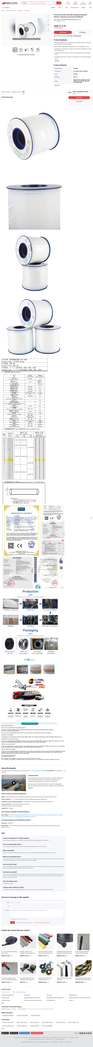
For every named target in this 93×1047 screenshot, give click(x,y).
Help (66, 7)
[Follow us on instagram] (84, 1033)
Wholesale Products (46, 1037)
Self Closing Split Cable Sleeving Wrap (54, 997)
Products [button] (25, 3)
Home (2, 10)
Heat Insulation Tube (60, 1022)
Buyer (59, 7)
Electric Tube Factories (22, 1022)
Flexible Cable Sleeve (35, 1015)
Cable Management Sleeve (29, 816)
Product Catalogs (22, 992)
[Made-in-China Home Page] (9, 3)
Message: (7, 910)
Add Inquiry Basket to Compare (27, 54)
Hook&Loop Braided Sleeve (7, 995)
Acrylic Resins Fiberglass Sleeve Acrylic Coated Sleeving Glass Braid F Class (9, 979)
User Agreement (54, 1042)
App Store (5, 1033)
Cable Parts (20, 10)
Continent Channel (63, 1037)
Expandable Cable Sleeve (8, 1015)
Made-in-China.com (40, 1039)
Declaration (62, 1042)
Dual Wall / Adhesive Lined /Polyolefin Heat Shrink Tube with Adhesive (27, 953)
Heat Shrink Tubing (34, 815)
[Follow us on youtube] (86, 1033)
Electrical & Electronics (11, 10)
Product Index (71, 1037)
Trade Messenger (24, 1033)
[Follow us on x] (82, 1033)
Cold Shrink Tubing (5, 1000)
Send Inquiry (63, 32)
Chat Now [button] (83, 32)
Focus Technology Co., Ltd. (36, 1042)
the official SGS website (36, 770)
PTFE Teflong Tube (50, 1000)
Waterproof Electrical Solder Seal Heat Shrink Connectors (80, 997)
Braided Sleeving (14, 815)
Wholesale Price (55, 1037)
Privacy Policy (68, 1042)
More (2, 1028)
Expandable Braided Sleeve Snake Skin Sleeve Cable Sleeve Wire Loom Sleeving (65, 953)
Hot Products (17, 1037)
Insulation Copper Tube (22, 1026)
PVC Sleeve (60, 815)
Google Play (14, 1033)
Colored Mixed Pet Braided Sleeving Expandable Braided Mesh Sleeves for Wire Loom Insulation (83, 979)
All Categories (6, 7)
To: (8, 906)
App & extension (74, 7)
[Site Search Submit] (58, 2)
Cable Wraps (19, 816)
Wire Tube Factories (34, 1022)
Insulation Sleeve (5, 816)
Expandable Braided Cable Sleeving (32, 997)
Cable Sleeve (27, 10)
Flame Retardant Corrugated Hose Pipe (33, 1000)
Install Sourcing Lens (37, 1033)
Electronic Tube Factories (8, 1022)
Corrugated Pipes (52, 815)
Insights (77, 1037)
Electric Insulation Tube (73, 1022)
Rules (90, 7)
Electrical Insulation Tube (8, 1026)
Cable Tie (71, 1000)
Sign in (90, 4)
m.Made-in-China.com (50, 1039)
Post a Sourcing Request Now (41, 922)
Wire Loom (13, 816)
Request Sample (77, 35)
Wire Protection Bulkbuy (47, 1026)
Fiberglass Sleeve (43, 815)
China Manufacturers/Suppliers (35, 1037)
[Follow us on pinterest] (88, 1033)
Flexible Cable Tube (34, 1026)
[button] (54, 3)
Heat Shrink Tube (5, 997)
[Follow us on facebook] (80, 1033)
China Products (24, 1037)
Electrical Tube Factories (47, 1022)
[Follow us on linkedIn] (91, 1033)
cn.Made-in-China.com (60, 1039)
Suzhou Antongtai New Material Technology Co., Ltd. (69, 19)
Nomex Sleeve (27, 995)
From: (8, 902)
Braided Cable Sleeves (23, 815)
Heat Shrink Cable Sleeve (22, 1015)
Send (12, 922)
